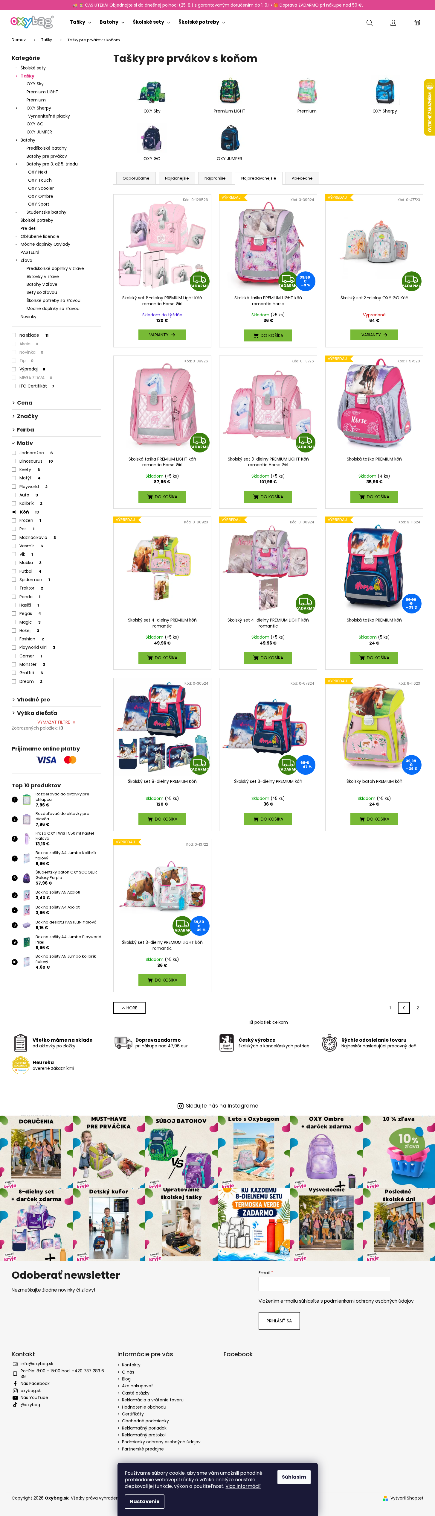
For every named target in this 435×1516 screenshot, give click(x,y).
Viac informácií (243, 1486)
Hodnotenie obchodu (144, 1407)
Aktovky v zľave (43, 276)
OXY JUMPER (39, 132)
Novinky (28, 317)
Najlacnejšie (177, 178)
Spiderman (34, 580)
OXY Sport (38, 204)
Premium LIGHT (42, 92)
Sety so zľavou (42, 292)
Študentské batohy (46, 212)
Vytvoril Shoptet (407, 1498)
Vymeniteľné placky (49, 116)
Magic (30, 622)
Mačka (30, 563)
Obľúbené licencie (40, 236)
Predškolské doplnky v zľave (55, 268)
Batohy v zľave (42, 284)
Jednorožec (36, 453)
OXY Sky (35, 84)
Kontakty (131, 1365)
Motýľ (30, 478)
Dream (30, 681)
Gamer (30, 656)
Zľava (26, 260)
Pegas (30, 613)
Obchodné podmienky (145, 1421)
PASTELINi (30, 252)
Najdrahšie (215, 178)
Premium (36, 100)
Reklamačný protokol (144, 1435)
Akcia (28, 344)
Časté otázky (135, 1393)
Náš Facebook (35, 1383)
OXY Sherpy (39, 108)
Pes (26, 529)
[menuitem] (80, 20)
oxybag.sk (31, 1391)
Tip (26, 361)
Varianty (159, 335)
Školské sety (33, 68)
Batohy (28, 140)
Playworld (33, 487)
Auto (28, 495)
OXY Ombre (40, 196)
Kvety (29, 470)
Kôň (29, 512)
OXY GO (35, 124)
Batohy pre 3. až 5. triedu (52, 164)
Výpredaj (32, 369)
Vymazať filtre (53, 722)
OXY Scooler (41, 188)
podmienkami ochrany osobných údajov (369, 1301)
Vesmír (31, 546)
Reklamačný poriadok (144, 1428)
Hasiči (29, 605)
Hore (131, 1008)
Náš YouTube (34, 1397)
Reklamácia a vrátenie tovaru (153, 1400)
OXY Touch (40, 180)
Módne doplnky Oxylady (45, 244)
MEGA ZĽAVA (35, 378)
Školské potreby (37, 220)
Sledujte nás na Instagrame (222, 1105)
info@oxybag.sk (37, 1364)
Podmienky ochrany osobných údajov (161, 1442)
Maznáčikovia (37, 537)
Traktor (31, 588)
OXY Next (38, 172)
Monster (32, 664)
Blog (126, 1379)
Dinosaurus (36, 461)
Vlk (26, 554)
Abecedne (302, 178)
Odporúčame (136, 178)
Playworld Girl (37, 647)
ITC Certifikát (36, 386)
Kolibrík (30, 503)
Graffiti (31, 673)
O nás (128, 1372)
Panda (29, 597)
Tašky (27, 76)
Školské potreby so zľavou (53, 300)
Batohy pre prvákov (47, 156)
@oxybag (30, 1405)
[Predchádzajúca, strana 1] (404, 1008)
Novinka (31, 352)
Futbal (30, 571)
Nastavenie (144, 1501)
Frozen (30, 520)
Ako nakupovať (137, 1386)
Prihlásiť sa (279, 1321)
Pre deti (28, 228)
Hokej (29, 631)
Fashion (31, 639)
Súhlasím (294, 1477)
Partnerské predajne (143, 1449)
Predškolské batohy (47, 148)
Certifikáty (133, 1414)
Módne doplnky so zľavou (53, 309)
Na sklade (33, 335)
